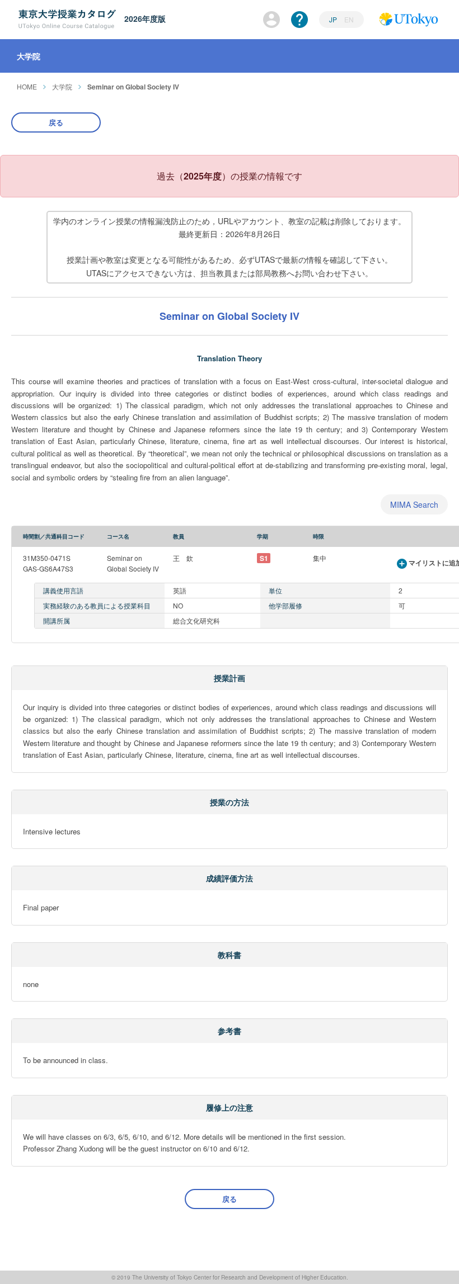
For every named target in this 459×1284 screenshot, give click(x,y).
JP (334, 19)
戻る (56, 122)
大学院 (62, 86)
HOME (27, 86)
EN (349, 19)
